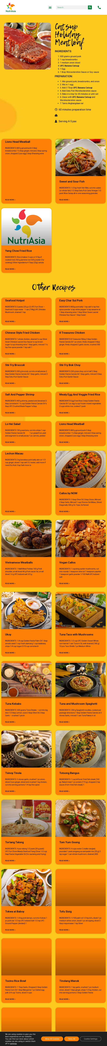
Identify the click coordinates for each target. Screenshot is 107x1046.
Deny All (71, 1039)
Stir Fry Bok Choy (69, 365)
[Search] (90, 7)
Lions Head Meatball (17, 141)
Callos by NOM (68, 493)
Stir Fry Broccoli (15, 365)
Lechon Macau (14, 453)
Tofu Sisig (65, 911)
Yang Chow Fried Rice (18, 250)
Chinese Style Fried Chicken (22, 332)
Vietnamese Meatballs (19, 562)
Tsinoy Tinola (13, 773)
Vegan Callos (67, 562)
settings (13, 1043)
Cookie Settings (90, 1039)
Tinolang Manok (69, 980)
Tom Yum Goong (69, 842)
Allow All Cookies (52, 1039)
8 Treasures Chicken (72, 332)
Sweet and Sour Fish (72, 181)
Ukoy (8, 634)
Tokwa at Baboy (14, 911)
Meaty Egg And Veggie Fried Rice (79, 394)
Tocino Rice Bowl (15, 980)
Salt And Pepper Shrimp (19, 394)
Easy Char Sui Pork (71, 300)
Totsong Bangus (69, 773)
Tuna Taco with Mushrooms (76, 634)
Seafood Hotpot (15, 300)
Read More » (10, 200)
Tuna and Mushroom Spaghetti (78, 703)
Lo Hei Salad (12, 424)
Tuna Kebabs (13, 703)
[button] (50, 7)
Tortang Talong (14, 842)
